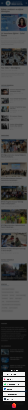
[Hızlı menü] (14, 405)
